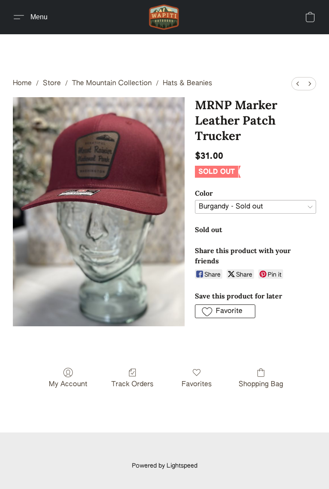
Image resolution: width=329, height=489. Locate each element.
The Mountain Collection (112, 83)
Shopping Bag (261, 384)
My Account (68, 384)
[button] (164, 17)
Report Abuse (165, 451)
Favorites (197, 384)
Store (52, 83)
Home (22, 83)
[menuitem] (298, 84)
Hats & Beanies (187, 83)
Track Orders (132, 384)
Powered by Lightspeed (164, 466)
